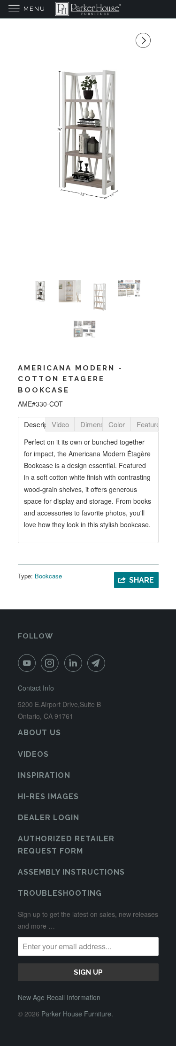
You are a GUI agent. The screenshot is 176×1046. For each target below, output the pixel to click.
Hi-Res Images (48, 796)
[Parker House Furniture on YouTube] (28, 663)
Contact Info (36, 687)
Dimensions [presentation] (91, 424)
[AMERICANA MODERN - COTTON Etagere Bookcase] (88, 132)
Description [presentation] (35, 424)
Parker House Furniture (76, 1013)
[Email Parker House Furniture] (98, 663)
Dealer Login (48, 817)
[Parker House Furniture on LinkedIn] (75, 663)
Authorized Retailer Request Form (66, 844)
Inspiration (44, 775)
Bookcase (48, 575)
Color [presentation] (116, 424)
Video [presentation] (60, 424)
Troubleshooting (60, 893)
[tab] (32, 424)
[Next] (144, 40)
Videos (33, 754)
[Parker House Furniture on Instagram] (51, 663)
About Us (39, 732)
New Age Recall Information (59, 997)
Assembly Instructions (71, 872)
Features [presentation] (148, 424)
